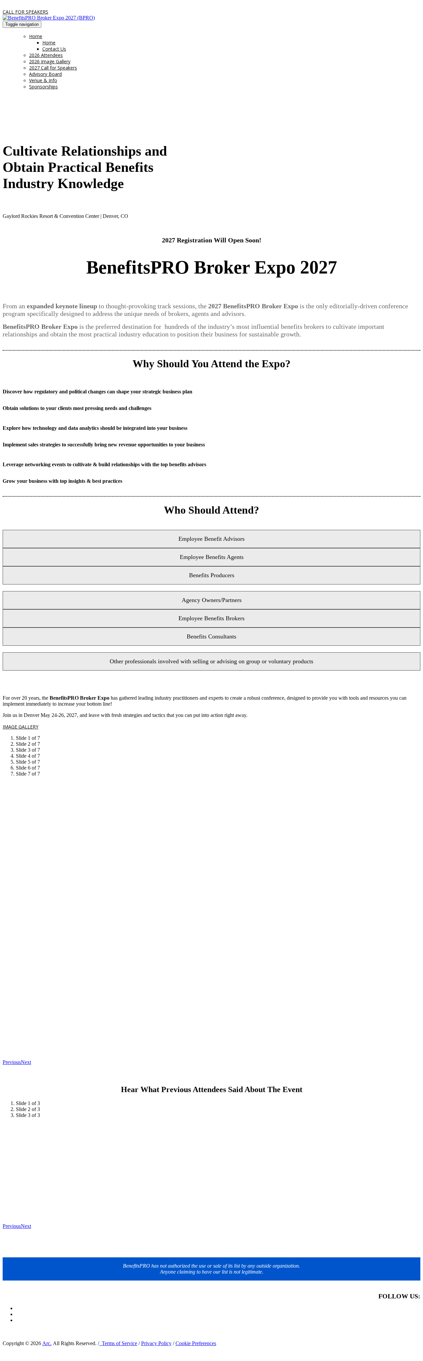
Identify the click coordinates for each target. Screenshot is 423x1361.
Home (35, 36)
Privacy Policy (156, 1343)
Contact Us (54, 49)
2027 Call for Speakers (53, 68)
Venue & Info (43, 80)
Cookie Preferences (195, 1343)
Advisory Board (45, 74)
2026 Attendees (46, 55)
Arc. (47, 1343)
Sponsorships (43, 86)
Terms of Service (118, 1343)
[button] (25, 12)
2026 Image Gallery (49, 61)
